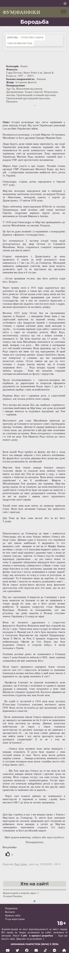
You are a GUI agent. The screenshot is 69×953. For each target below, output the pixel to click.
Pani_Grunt (20, 864)
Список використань (19, 43)
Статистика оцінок (32, 37)
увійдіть (36, 837)
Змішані (41, 79)
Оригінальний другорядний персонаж (28, 98)
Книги (24, 66)
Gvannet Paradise (12, 896)
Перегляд (13, 37)
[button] (34, 901)
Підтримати (11, 908)
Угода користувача (15, 919)
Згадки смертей (34, 91)
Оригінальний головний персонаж (36, 95)
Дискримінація (14, 91)
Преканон (12, 101)
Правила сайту (13, 915)
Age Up (10, 88)
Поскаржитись (34, 842)
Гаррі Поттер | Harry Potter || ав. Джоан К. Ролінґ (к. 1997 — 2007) (30, 74)
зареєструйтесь (55, 837)
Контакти (10, 911)
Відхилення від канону (29, 88)
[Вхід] (65, 3)
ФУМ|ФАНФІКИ (21, 12)
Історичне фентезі (26, 82)
